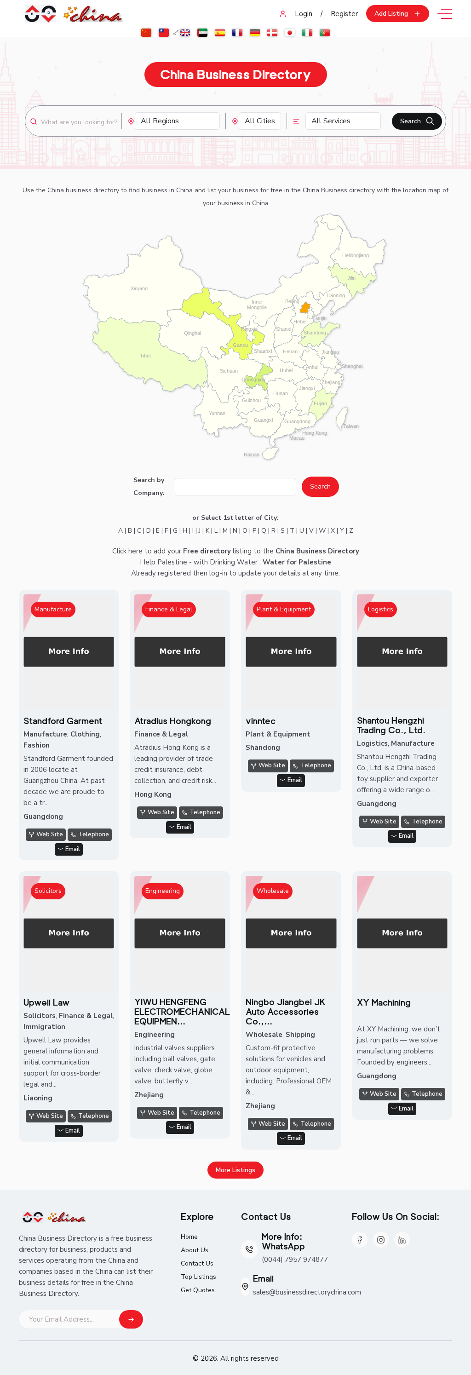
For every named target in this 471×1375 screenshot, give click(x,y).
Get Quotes (198, 1290)
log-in (218, 573)
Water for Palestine (297, 562)
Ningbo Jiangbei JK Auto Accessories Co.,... (286, 1011)
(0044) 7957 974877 (295, 1259)
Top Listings (198, 1276)
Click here (127, 551)
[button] (397, 13)
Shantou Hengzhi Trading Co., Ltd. (391, 725)
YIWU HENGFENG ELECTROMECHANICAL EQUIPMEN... (182, 1011)
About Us (194, 1250)
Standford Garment (62, 721)
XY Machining (384, 1002)
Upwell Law (46, 1002)
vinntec (261, 721)
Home (189, 1236)
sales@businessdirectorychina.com (307, 1292)
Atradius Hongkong (172, 721)
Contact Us (197, 1263)
